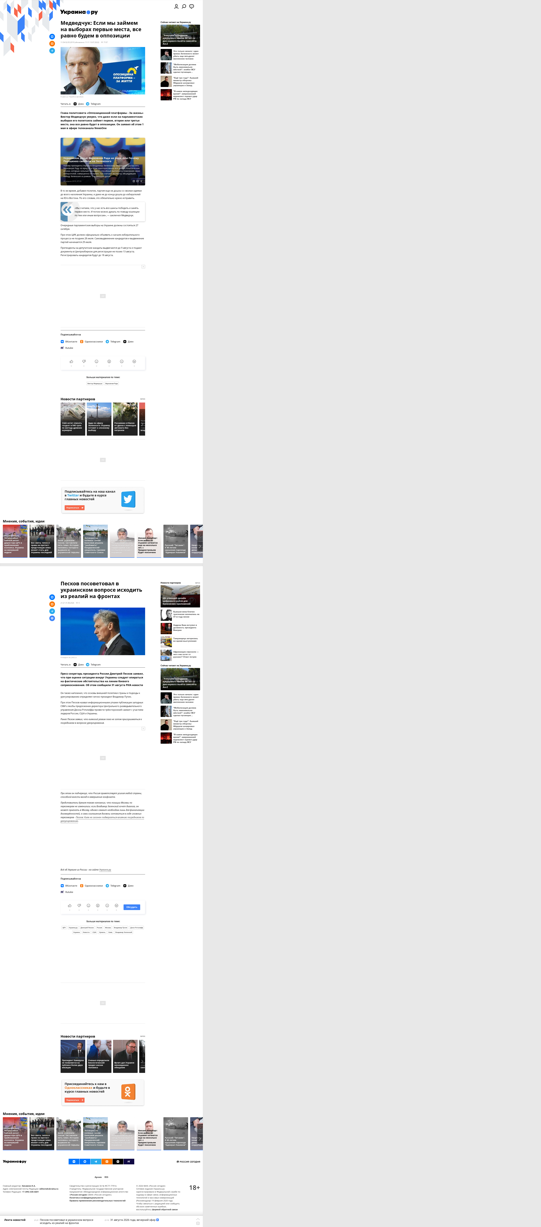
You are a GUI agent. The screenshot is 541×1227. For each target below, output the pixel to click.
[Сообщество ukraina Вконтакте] (74, 1161)
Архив (98, 1177)
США (94, 932)
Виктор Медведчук (94, 383)
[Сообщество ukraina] (85, 1161)
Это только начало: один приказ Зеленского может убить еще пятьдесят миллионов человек (186, 55)
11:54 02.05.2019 (67, 42)
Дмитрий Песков (87, 928)
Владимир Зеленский (123, 932)
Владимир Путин (120, 928)
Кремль (102, 932)
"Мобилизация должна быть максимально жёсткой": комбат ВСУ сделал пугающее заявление (184, 68)
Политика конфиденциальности (86, 1197)
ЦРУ (64, 928)
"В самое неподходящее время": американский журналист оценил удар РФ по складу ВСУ (185, 95)
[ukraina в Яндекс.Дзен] (118, 1161)
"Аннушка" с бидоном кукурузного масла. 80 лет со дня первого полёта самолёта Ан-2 (179, 39)
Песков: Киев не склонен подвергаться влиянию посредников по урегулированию (102, 819)
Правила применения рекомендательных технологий (97, 1200)
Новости (86, 932)
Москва (108, 928)
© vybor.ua (64, 97)
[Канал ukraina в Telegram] (96, 1161)
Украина (76, 932)
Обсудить (131, 907)
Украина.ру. (105, 869)
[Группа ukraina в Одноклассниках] (107, 1161)
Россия (99, 928)
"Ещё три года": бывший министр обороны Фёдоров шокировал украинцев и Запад (185, 81)
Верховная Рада (111, 383)
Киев (110, 932)
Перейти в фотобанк (76, 97)
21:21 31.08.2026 (67, 603)
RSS (106, 1177)
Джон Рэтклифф (136, 928)
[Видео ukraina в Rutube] (129, 1161)
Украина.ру (73, 928)
